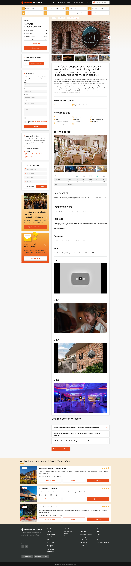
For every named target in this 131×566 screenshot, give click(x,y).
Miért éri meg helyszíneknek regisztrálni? (83, 544)
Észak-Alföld (50, 537)
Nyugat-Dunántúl (51, 542)
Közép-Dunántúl (51, 534)
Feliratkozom (34, 258)
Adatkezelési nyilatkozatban (40, 121)
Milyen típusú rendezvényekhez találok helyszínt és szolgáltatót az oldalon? (76, 427)
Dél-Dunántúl (50, 539)
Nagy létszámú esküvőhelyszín (50, 550)
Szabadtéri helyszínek (97, 8)
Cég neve (26, 88)
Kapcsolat (68, 2)
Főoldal (54, 18)
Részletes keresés (30, 186)
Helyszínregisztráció (52, 13)
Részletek (73, 480)
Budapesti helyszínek (53, 8)
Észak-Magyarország (52, 528)
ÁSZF (98, 539)
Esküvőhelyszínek (29, 8)
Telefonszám (27, 101)
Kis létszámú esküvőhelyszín (50, 546)
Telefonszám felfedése (36, 63)
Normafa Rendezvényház (72, 18)
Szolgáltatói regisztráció (76, 13)
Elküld (34, 126)
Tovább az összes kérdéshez (60, 448)
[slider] (74, 291)
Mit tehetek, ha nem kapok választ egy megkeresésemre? (71, 441)
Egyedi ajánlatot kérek (34, 227)
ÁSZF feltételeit (36, 118)
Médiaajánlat (83, 539)
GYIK (84, 2)
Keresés (42, 186)
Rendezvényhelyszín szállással (69, 532)
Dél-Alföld (49, 531)
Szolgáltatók (28, 13)
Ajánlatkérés (95, 13)
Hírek (90, 2)
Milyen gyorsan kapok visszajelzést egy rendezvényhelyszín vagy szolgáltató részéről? (77, 434)
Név (25, 82)
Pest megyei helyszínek (75, 8)
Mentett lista (77, 2)
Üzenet (25, 107)
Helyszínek (61, 18)
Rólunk (98, 531)
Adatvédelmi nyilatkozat (103, 542)
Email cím (26, 94)
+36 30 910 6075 (59, 2)
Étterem (66, 536)
